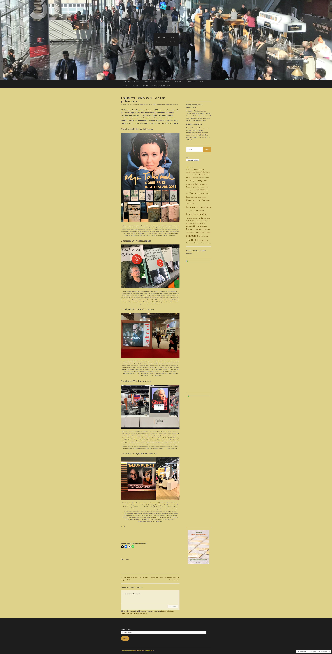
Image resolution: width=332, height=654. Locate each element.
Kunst (204, 207)
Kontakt (145, 85)
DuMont (197, 184)
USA (195, 243)
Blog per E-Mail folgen (126, 629)
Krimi (192, 203)
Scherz (193, 232)
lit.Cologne (193, 211)
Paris (194, 223)
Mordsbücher (147, 81)
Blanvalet (188, 175)
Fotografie (206, 187)
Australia (202, 169)
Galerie (125, 85)
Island (208, 193)
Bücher (136, 81)
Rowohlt (197, 229)
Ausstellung (195, 169)
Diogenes (202, 180)
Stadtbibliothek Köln (205, 232)
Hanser (193, 193)
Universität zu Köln (203, 240)
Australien (189, 172)
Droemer (188, 184)
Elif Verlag (197, 187)
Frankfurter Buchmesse (190, 190)
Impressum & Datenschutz (161, 85)
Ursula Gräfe (190, 243)
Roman (189, 229)
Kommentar (173, 606)
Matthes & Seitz (195, 221)
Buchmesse (150, 110)
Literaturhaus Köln (196, 214)
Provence (200, 226)
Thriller (195, 239)
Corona (207, 177)
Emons (201, 187)
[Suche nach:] (198, 149)
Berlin (194, 172)
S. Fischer (205, 229)
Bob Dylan (193, 175)
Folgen (125, 638)
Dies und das (190, 81)
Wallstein (198, 243)
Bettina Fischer (200, 172)
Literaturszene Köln (190, 218)
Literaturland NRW (163, 81)
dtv (192, 184)
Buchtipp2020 (201, 175)
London (196, 218)
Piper (195, 226)
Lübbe (204, 218)
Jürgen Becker (203, 197)
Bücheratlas (166, 37)
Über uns (135, 85)
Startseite (126, 81)
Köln (208, 207)
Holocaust (204, 193)
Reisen (201, 81)
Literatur (200, 210)
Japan (188, 197)
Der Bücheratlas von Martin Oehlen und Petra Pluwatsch (156, 105)
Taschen (201, 236)
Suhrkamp (192, 235)
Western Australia (206, 243)
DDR (197, 181)
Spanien (197, 232)
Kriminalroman (194, 207)
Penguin (198, 223)
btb (196, 175)
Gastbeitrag (178, 81)
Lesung (188, 211)
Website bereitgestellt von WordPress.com (137, 651)
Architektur (188, 169)
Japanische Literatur (195, 197)
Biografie (208, 172)
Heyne (198, 193)
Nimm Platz (189, 223)
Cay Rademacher (193, 177)
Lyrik (201, 218)
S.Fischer (189, 232)
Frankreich (200, 190)
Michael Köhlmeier (205, 221)
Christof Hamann (200, 177)
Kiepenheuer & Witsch (196, 200)
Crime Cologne (190, 181)
